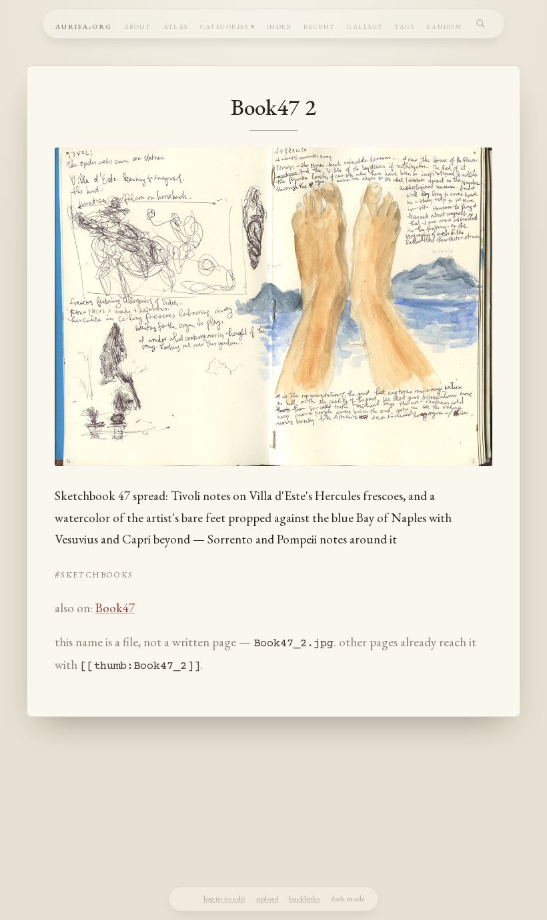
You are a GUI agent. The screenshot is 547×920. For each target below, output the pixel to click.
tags (404, 25)
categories (224, 25)
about (137, 25)
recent (320, 25)
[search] (480, 23)
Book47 (115, 608)
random (444, 25)
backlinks (304, 898)
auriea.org (83, 25)
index (279, 25)
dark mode (347, 898)
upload (267, 898)
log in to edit (224, 898)
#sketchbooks (94, 573)
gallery (364, 25)
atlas (175, 25)
